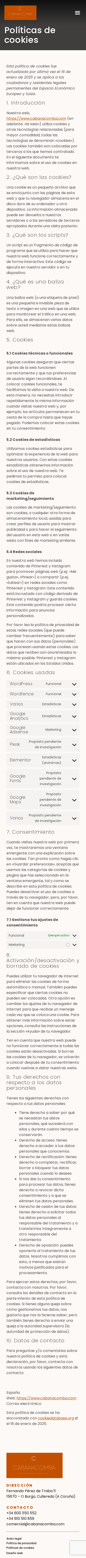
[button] (77, 13)
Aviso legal (14, 1539)
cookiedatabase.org (56, 1418)
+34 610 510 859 (20, 1518)
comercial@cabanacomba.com (35, 1524)
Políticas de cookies (20, 1548)
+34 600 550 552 (21, 1513)
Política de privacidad (21, 1543)
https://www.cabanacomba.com (36, 118)
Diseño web (14, 1553)
